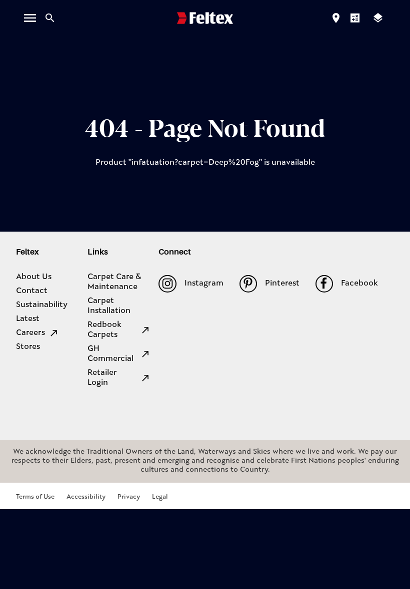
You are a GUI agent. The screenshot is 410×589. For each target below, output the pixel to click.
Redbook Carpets (105, 330)
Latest (28, 319)
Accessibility (86, 497)
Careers (30, 333)
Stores (28, 347)
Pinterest (282, 284)
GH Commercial (111, 354)
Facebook (359, 284)
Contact (32, 291)
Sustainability (42, 305)
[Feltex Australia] (205, 18)
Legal (160, 497)
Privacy (129, 497)
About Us (34, 277)
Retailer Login (102, 378)
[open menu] (30, 18)
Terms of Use (35, 497)
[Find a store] (336, 18)
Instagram (203, 284)
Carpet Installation (109, 306)
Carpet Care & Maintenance (114, 282)
